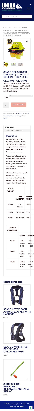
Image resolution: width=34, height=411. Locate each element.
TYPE (6, 97)
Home (5, 28)
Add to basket (18, 105)
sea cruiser (13, 115)
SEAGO (5, 118)
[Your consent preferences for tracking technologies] (30, 408)
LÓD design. (20, 406)
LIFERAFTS (18, 30)
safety (8, 115)
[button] (27, 41)
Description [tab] (9, 127)
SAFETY (12, 28)
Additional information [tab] (13, 130)
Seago (20, 115)
